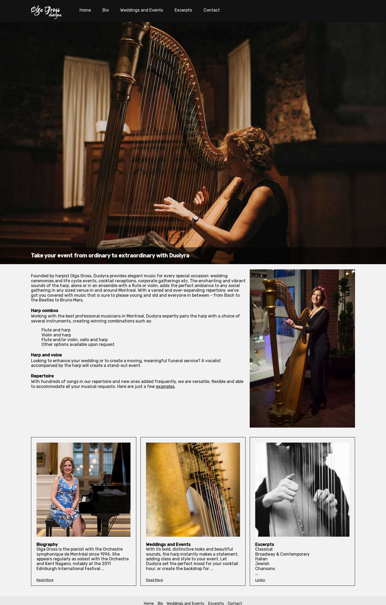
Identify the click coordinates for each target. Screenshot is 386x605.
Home (85, 10)
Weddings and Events (141, 10)
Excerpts (183, 10)
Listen (260, 580)
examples (165, 386)
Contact (212, 10)
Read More (45, 580)
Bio (105, 10)
